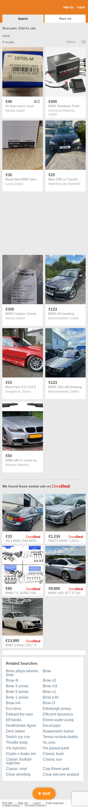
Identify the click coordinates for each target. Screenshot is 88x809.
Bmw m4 (13, 703)
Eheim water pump (58, 720)
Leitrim (52, 114)
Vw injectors (16, 748)
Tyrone (26, 391)
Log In (81, 7)
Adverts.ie (20, 7)
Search (23, 18)
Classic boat (53, 754)
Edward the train (19, 714)
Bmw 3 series (17, 686)
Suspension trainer (58, 731)
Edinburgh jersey (57, 709)
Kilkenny (23, 465)
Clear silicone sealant (61, 774)
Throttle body (17, 742)
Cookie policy (11, 805)
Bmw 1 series (17, 697)
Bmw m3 (50, 686)
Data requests (55, 803)
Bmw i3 (49, 703)
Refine (71, 42)
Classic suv (52, 759)
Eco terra (13, 709)
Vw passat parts (56, 748)
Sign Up (68, 7)
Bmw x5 (49, 680)
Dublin (20, 110)
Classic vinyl (16, 769)
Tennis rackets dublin (60, 737)
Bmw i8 (12, 680)
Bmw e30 (50, 697)
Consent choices (35, 805)
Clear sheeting (18, 774)
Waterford (74, 184)
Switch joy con (18, 737)
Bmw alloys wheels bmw (22, 673)
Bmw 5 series (17, 692)
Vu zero (49, 742)
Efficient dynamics (58, 714)
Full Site (7, 803)
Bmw (47, 671)
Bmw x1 (49, 692)
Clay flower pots (56, 769)
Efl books (13, 720)
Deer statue (15, 731)
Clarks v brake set (21, 754)
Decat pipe (52, 725)
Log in (37, 803)
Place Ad (65, 18)
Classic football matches (18, 761)
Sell (46, 793)
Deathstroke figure (21, 725)
